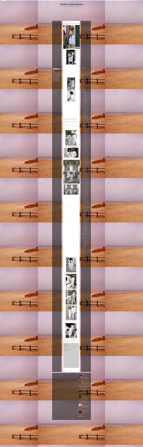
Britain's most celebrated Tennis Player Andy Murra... (86, 100)
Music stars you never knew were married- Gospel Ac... (86, 146)
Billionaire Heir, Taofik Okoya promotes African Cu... (86, 125)
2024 (82, 80)
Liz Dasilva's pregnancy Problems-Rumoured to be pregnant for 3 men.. (85, 381)
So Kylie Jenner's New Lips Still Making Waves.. (86, 243)
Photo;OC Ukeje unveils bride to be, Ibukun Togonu (86, 210)
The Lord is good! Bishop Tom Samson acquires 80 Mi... (86, 98)
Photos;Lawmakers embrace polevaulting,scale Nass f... (86, 130)
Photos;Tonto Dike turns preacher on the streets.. (86, 239)
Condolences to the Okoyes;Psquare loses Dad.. (86, 106)
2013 (82, 256)
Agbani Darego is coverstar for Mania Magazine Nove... (86, 134)
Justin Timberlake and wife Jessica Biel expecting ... (86, 224)
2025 (82, 79)
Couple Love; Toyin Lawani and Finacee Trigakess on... (86, 122)
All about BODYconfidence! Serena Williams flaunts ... (86, 140)
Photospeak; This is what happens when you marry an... (86, 240)
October (84, 246)
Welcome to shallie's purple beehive (83, 410)
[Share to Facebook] (73, 339)
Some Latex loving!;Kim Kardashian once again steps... (86, 137)
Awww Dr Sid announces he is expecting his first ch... (86, 92)
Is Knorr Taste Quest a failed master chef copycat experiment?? (83, 400)
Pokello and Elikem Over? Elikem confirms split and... (86, 94)
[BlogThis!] (72, 339)
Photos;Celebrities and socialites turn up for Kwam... (86, 114)
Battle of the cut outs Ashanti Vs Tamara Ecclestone (86, 160)
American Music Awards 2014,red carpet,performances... (86, 112)
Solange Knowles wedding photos (71, 342)
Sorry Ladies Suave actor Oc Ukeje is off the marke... (86, 230)
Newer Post (65, 369)
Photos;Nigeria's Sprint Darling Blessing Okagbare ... (86, 190)
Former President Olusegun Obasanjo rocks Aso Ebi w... (86, 213)
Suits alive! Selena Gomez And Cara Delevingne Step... (86, 169)
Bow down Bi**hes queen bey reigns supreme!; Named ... (86, 229)
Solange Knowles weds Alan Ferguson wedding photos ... (86, 156)
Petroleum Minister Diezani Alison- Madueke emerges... (86, 101)
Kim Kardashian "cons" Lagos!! (82, 388)
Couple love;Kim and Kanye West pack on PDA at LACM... (86, 242)
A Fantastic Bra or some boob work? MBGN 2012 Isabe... (86, 120)
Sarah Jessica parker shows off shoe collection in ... (86, 95)
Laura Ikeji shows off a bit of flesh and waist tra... (86, 214)
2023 (82, 81)
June (83, 250)
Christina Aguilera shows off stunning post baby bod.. (86, 182)
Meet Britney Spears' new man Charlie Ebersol (86, 196)
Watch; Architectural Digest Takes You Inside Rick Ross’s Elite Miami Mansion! (86, 396)
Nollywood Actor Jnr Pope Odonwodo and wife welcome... (86, 164)
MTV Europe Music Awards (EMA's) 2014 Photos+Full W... (86, 187)
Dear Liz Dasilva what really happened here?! (86, 148)
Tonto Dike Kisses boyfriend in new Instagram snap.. (86, 97)
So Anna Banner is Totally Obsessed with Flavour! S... (86, 118)
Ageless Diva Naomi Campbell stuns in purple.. (86, 178)
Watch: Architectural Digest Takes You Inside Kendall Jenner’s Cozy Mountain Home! (85, 376)
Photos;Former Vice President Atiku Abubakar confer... (86, 193)
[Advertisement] (71, 14)
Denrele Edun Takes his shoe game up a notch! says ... (86, 226)
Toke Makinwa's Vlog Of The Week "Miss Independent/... (86, 103)
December (84, 90)
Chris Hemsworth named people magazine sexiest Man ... (86, 142)
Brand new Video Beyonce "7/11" (86, 121)
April (83, 252)
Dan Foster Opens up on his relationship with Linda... (86, 245)
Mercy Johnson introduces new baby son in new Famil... (86, 161)
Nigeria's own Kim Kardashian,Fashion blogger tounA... (86, 216)
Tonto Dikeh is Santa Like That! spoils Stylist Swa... (86, 127)
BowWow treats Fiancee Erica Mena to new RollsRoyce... (86, 179)
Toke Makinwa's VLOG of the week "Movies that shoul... (86, 175)
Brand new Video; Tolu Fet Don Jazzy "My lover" (86, 163)
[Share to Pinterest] (74, 339)
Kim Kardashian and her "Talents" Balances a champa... (86, 173)
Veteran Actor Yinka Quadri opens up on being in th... (86, 155)
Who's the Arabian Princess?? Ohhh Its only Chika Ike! (86, 194)
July (83, 249)
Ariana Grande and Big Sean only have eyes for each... (86, 133)
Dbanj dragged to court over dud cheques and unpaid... (86, 115)
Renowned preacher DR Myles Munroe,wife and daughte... (86, 188)
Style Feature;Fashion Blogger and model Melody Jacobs (85, 404)
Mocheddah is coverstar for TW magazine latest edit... (86, 208)
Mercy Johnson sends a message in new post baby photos (86, 172)
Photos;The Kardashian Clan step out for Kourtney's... (86, 167)
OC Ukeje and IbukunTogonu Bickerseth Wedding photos (86, 201)
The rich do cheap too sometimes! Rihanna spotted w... (86, 104)
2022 (82, 82)
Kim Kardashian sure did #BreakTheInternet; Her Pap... (86, 170)
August (83, 248)
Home (71, 369)
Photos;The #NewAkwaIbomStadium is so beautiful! (86, 205)
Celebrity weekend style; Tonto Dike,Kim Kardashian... (86, 158)
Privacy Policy (69, 418)
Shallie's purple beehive (71, 4)
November (84, 91)
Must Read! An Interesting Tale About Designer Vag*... (86, 237)
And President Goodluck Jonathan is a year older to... (86, 131)
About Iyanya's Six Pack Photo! (86, 203)
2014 (82, 89)
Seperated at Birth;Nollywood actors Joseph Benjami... (86, 151)
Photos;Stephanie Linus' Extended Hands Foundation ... (86, 233)
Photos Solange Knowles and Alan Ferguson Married (70, 340)
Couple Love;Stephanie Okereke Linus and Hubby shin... (86, 191)
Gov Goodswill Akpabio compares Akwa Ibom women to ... (86, 202)
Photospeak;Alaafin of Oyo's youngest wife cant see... (86, 218)
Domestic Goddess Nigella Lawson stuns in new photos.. (86, 117)
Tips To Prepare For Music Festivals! (83, 385)
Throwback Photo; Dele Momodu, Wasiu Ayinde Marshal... (86, 166)
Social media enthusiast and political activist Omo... (86, 222)
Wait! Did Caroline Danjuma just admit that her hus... (86, 185)
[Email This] (71, 339)
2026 (82, 78)
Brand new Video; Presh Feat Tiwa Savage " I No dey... (86, 184)
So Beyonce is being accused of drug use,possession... (86, 219)
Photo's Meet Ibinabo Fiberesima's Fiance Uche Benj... (86, 227)
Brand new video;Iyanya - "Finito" (86, 236)
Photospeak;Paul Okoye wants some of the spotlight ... (86, 152)
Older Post (77, 369)
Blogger (74, 418)
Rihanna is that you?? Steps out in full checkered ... (86, 136)
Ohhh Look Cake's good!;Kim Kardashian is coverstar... (86, 110)
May (83, 251)
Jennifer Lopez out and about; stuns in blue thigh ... (86, 221)
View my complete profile (55, 81)
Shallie (54, 71)
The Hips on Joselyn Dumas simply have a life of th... (86, 107)
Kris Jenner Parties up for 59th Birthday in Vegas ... (86, 199)
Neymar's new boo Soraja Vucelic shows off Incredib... (86, 128)
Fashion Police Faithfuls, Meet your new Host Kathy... (86, 143)
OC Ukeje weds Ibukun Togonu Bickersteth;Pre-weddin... (86, 207)
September (84, 247)
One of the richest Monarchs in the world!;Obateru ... (86, 139)
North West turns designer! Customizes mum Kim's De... (86, 176)
